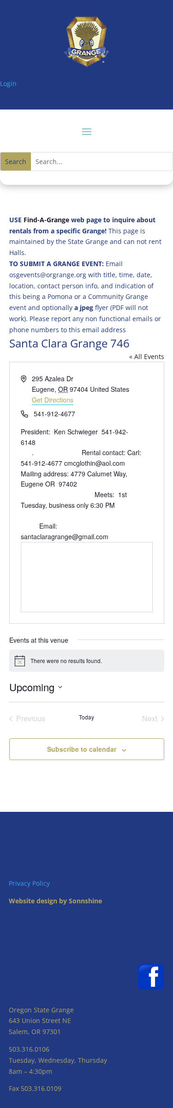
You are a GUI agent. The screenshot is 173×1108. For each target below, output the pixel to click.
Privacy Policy (29, 883)
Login (8, 83)
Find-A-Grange (46, 219)
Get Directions (52, 399)
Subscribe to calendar (81, 749)
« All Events (146, 356)
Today (86, 717)
